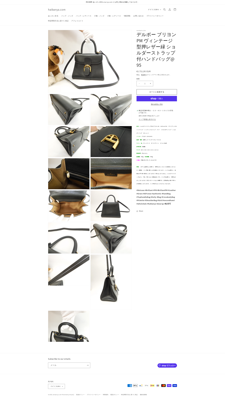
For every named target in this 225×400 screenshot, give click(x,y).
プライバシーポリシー (94, 394)
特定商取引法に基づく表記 (129, 394)
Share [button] (141, 211)
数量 (138, 79)
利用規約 (105, 394)
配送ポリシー (115, 394)
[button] (164, 9)
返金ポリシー (80, 394)
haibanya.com (57, 394)
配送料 (143, 75)
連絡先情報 (143, 394)
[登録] (87, 365)
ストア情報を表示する (147, 119)
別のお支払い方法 (157, 104)
